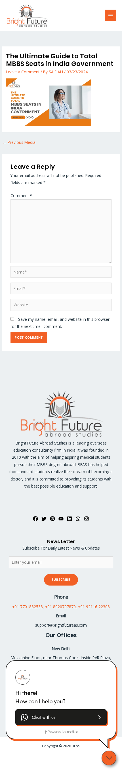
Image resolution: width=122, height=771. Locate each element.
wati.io (72, 731)
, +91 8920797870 (59, 606)
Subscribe (61, 579)
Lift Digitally (71, 757)
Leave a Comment (22, 71)
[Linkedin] (69, 518)
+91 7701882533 (27, 606)
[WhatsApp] (78, 518)
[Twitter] (44, 518)
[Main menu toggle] (111, 15)
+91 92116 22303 (94, 606)
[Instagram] (86, 518)
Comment (21, 195)
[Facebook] (35, 518)
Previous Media (19, 142)
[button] (61, 717)
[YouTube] (61, 518)
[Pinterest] (52, 518)
